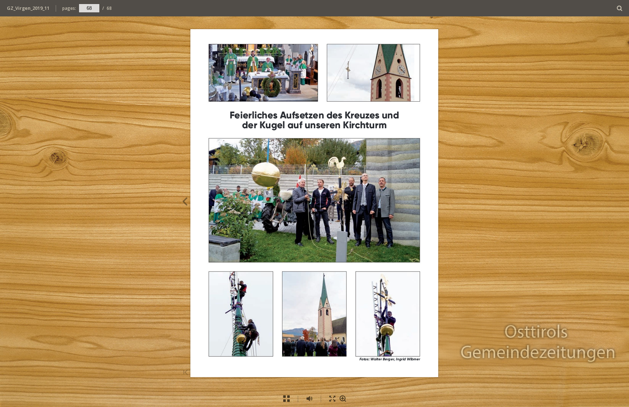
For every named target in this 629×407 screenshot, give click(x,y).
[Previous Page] (184, 202)
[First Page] (185, 373)
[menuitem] (619, 8)
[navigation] (89, 8)
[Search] (619, 8)
